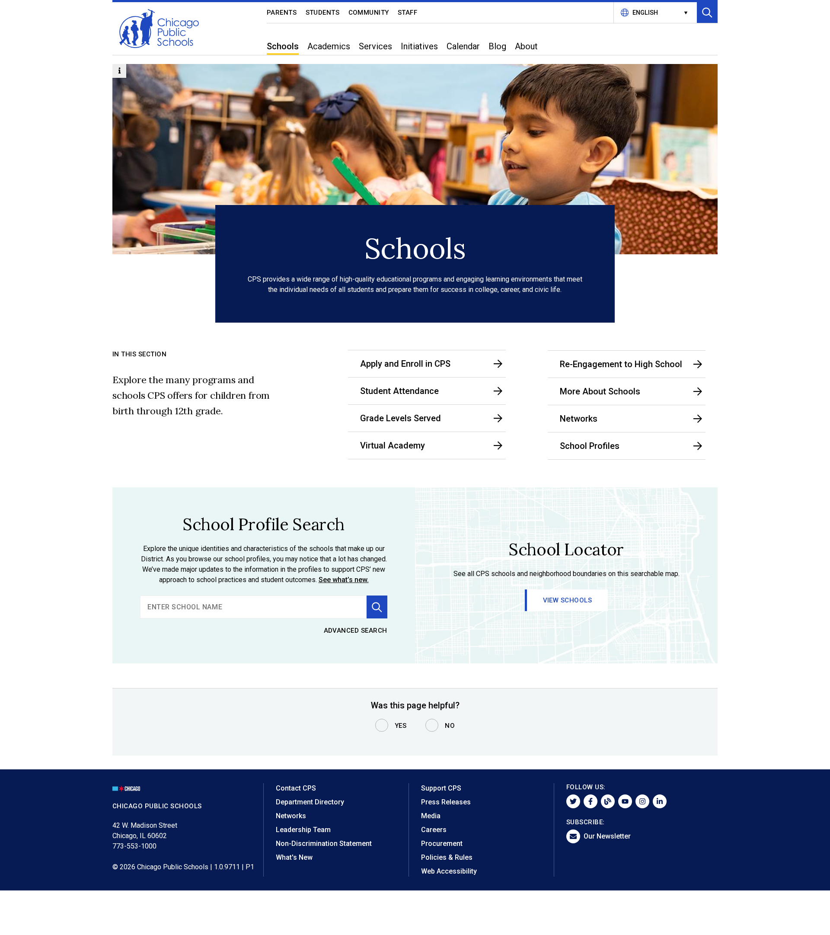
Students (323, 12)
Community (368, 12)
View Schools (567, 600)
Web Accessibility (449, 871)
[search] (253, 607)
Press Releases (446, 802)
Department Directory (310, 802)
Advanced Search (356, 630)
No (450, 726)
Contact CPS (296, 788)
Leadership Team (303, 830)
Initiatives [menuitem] (419, 46)
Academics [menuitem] (328, 46)
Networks (291, 816)
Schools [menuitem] (283, 46)
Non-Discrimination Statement (324, 843)
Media (431, 816)
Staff (408, 12)
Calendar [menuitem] (463, 46)
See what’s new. (344, 580)
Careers (434, 830)
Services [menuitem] (375, 46)
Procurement (442, 843)
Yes (401, 726)
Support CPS (441, 788)
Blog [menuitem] (497, 46)
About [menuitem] (526, 46)
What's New (294, 857)
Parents (282, 12)
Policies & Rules (446, 857)
